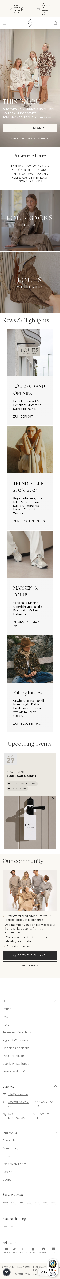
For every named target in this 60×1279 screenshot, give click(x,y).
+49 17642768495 (16, 1115)
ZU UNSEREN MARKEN (29, 622)
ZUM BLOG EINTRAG (27, 521)
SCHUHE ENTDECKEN (30, 127)
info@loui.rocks (18, 1094)
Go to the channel (32, 955)
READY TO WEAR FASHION (30, 138)
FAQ (5, 1016)
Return (7, 1024)
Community (10, 1148)
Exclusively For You (15, 1164)
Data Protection (13, 1055)
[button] (5, 23)
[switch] (53, 1274)
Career (7, 1172)
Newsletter (10, 1156)
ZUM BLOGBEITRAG (27, 723)
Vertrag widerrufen (15, 1071)
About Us (9, 1140)
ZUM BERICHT (23, 416)
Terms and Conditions (17, 1032)
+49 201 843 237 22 (19, 1104)
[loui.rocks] (30, 23)
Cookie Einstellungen (17, 1063)
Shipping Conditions (16, 1048)
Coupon (8, 1179)
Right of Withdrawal (16, 1040)
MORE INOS (30, 965)
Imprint (8, 1009)
